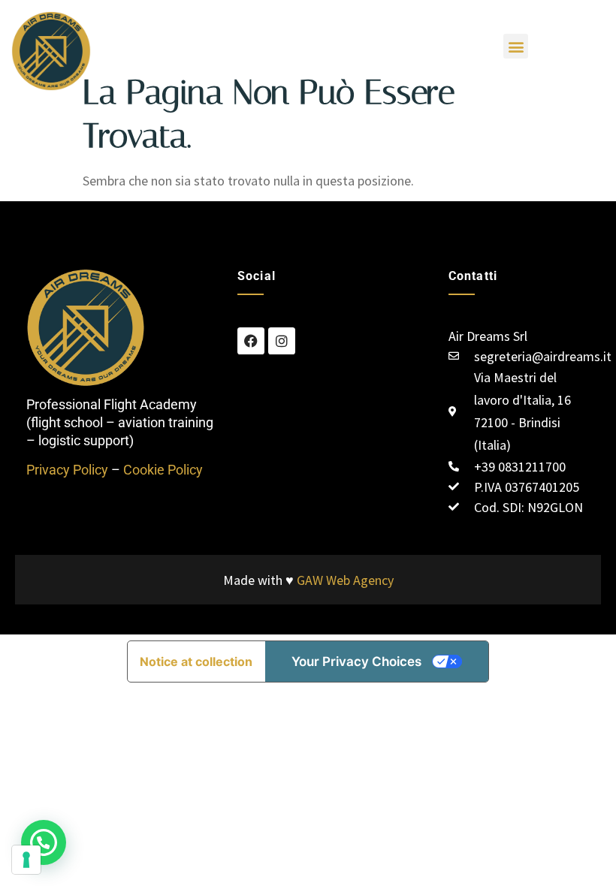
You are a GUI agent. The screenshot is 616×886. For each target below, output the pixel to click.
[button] (515, 46)
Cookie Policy (163, 470)
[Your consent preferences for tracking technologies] (26, 859)
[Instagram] (281, 340)
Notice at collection (196, 661)
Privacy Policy (67, 470)
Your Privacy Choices (356, 661)
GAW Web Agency (345, 580)
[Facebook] (250, 340)
